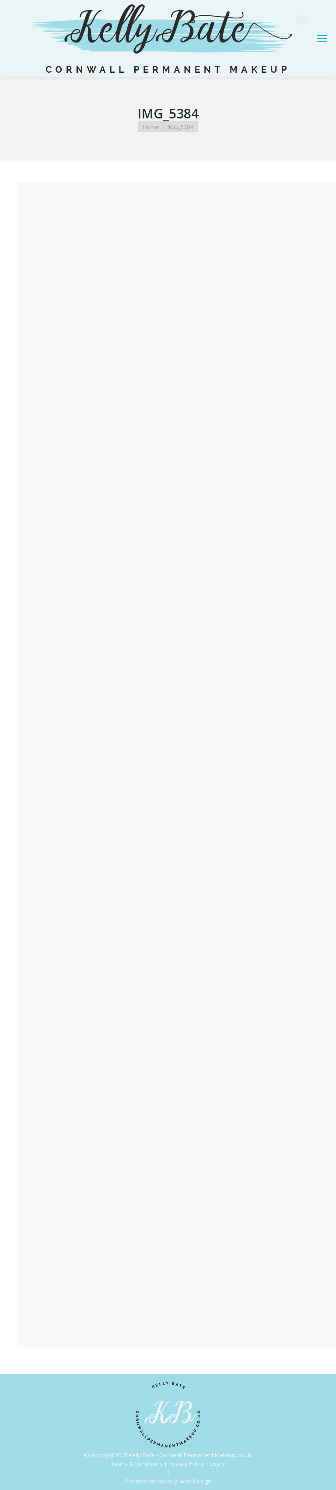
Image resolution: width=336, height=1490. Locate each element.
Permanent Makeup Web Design (168, 1481)
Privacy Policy (186, 1464)
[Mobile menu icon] (322, 38)
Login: (217, 1464)
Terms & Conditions (137, 1464)
